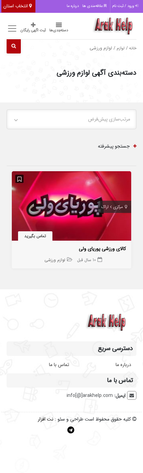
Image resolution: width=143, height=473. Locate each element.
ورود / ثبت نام (123, 6)
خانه (132, 48)
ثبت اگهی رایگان (33, 30)
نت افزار (45, 419)
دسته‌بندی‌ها (58, 30)
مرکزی (118, 207)
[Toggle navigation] (11, 29)
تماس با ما (59, 364)
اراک (105, 207)
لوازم (121, 48)
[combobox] (71, 119)
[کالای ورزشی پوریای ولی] (71, 207)
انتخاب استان (16, 6)
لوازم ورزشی (54, 260)
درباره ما (73, 6)
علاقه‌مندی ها (93, 6)
